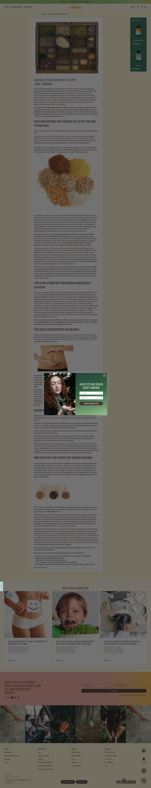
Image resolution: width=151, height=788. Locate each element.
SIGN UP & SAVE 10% (91, 403)
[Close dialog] (104, 375)
